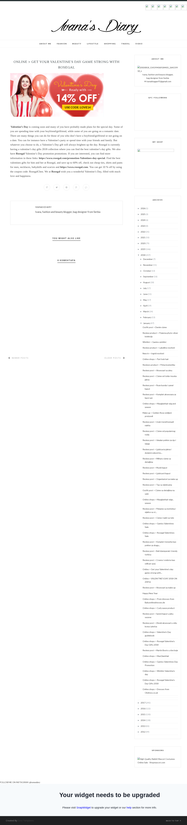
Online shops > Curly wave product (159, 608)
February (147, 317)
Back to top (172, 821)
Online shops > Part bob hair (156, 359)
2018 (143, 255)
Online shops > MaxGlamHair (156, 656)
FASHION (62, 44)
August (146, 282)
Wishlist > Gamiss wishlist (154, 342)
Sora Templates (26, 820)
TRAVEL (125, 44)
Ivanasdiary (43, 207)
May (145, 300)
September (148, 276)
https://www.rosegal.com (74, 167)
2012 (143, 732)
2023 (143, 226)
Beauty (76, 44)
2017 (143, 702)
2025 (143, 214)
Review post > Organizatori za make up (160, 479)
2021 (143, 237)
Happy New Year (150, 593)
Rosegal (20, 153)
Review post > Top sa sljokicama (157, 485)
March (146, 311)
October (147, 271)
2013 (143, 726)
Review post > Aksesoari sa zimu (157, 370)
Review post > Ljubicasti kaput (156, 473)
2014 (143, 720)
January (147, 323)
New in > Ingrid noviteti (153, 353)
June (145, 294)
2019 (143, 249)
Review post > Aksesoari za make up (159, 587)
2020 (143, 243)
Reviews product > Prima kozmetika (159, 365)
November (148, 265)
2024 (143, 220)
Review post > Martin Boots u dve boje (160, 650)
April (145, 305)
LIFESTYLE (92, 44)
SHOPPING (110, 44)
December (148, 259)
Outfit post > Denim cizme (155, 327)
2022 (143, 231)
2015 (143, 714)
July (145, 288)
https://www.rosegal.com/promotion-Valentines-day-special (72, 158)
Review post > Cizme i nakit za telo (158, 518)
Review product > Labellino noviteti (159, 347)
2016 (143, 708)
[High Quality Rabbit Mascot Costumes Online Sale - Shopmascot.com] (157, 762)
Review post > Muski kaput (155, 467)
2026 (143, 208)
